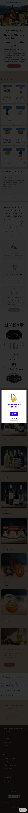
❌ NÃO (14, 418)
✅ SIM (14, 414)
